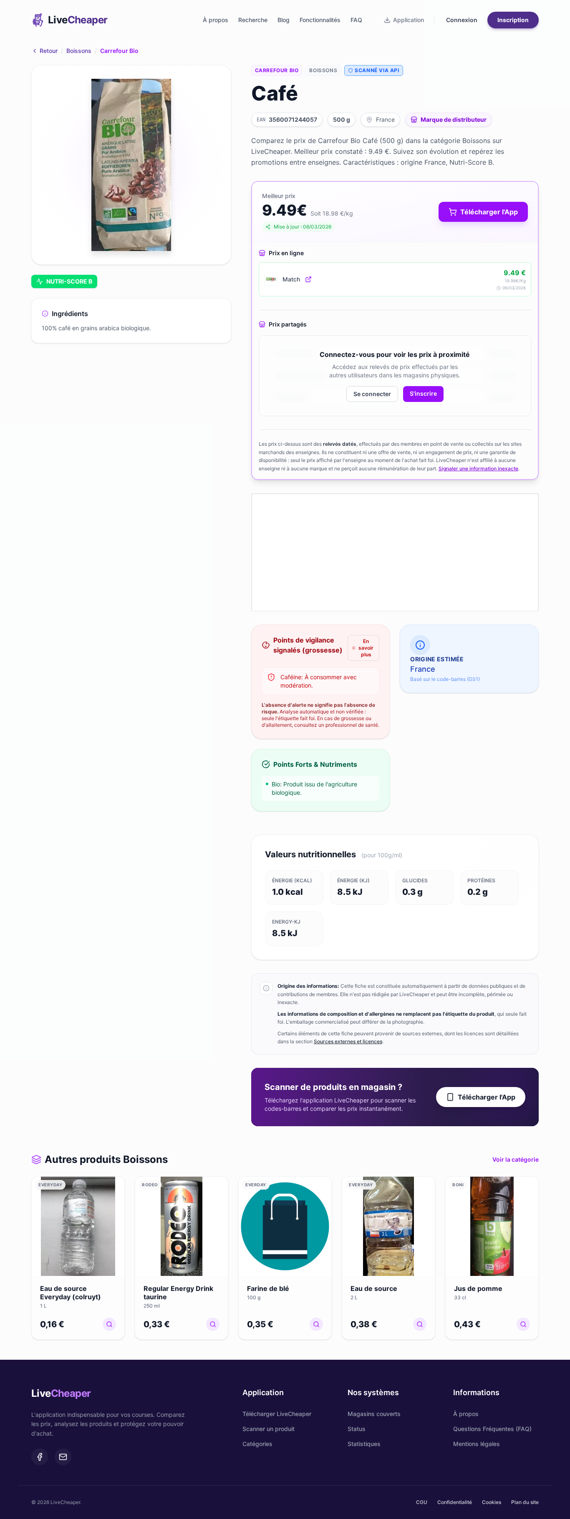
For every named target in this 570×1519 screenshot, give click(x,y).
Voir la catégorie (515, 1159)
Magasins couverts (374, 1413)
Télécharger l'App (486, 1097)
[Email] (63, 1457)
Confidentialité (454, 1502)
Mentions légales (476, 1443)
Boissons (78, 50)
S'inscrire (423, 393)
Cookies (491, 1502)
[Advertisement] (395, 552)
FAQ (356, 19)
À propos (215, 19)
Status (357, 1428)
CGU (421, 1502)
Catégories (257, 1443)
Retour (49, 50)
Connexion (461, 19)
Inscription (513, 19)
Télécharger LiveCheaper (276, 1413)
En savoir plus (365, 648)
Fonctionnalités (320, 19)
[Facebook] (39, 1457)
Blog (283, 19)
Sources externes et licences (348, 1041)
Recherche (252, 19)
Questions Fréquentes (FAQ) (492, 1428)
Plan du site (525, 1502)
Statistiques (364, 1443)
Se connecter (372, 393)
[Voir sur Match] (308, 279)
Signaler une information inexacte (478, 468)
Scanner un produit (268, 1428)
